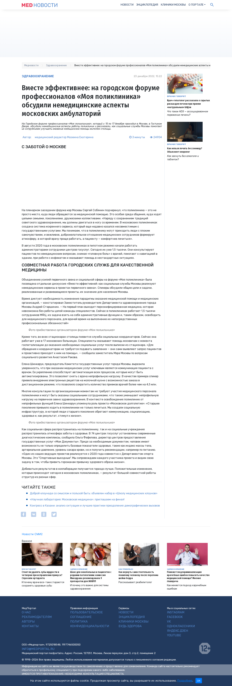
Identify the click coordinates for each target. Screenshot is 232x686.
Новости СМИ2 (32, 534)
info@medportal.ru (38, 649)
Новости (127, 4)
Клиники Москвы (173, 4)
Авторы (28, 621)
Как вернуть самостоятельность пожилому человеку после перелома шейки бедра (138, 575)
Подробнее (184, 680)
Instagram (175, 612)
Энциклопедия (147, 4)
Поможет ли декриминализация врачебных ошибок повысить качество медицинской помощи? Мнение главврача (188, 577)
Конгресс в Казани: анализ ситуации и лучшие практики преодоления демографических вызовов (95, 505)
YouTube (174, 635)
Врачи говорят (176, 96)
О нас (26, 612)
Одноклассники (181, 626)
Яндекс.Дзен (177, 631)
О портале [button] (196, 4)
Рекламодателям (37, 617)
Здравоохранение (38, 76)
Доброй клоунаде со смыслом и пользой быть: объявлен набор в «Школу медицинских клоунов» (93, 493)
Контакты (30, 626)
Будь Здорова (130, 626)
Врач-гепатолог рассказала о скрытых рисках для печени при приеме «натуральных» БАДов (188, 104)
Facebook (175, 617)
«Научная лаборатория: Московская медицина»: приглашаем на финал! (77, 499)
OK (198, 680)
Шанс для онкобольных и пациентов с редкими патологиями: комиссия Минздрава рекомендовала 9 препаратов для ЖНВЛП (90, 577)
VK (169, 621)
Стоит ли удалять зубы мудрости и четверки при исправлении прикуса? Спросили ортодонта (42, 575)
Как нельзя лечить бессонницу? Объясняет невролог (184, 150)
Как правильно (126, 569)
